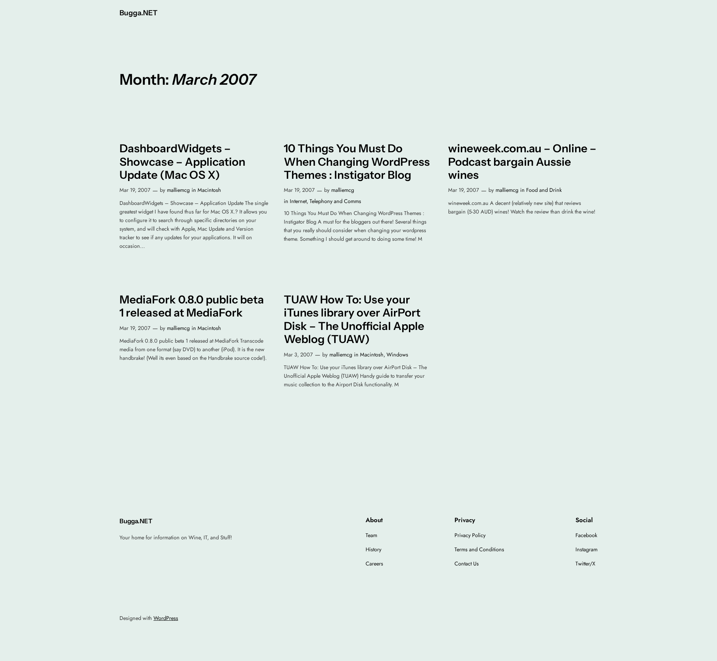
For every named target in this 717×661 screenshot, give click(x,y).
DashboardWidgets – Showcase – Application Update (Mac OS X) (182, 161)
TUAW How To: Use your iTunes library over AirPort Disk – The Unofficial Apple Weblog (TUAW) (354, 319)
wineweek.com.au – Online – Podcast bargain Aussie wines (522, 161)
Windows (397, 354)
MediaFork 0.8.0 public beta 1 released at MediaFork (192, 306)
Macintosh (209, 190)
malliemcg (178, 190)
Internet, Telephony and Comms (325, 201)
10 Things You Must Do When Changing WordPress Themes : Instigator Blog (357, 161)
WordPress (165, 618)
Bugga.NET (139, 12)
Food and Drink (544, 190)
